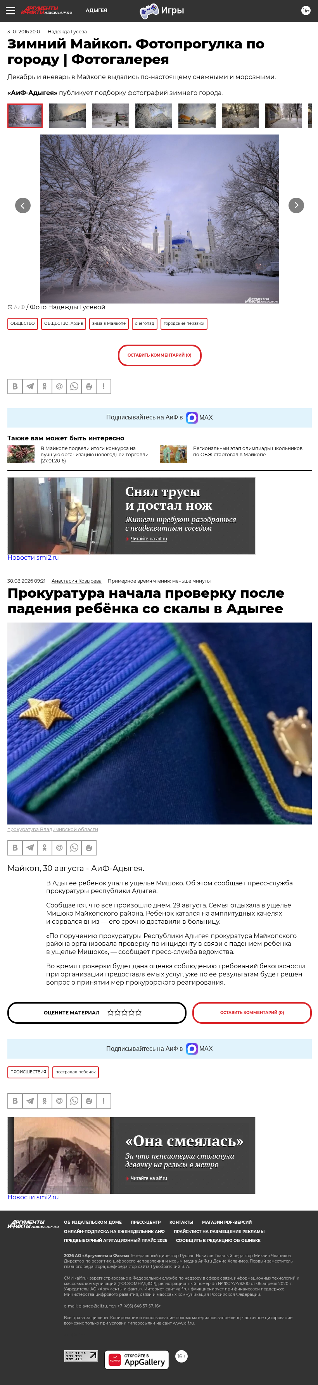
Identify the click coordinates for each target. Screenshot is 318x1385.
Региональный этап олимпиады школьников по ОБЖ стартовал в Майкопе (247, 451)
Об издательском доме (93, 1222)
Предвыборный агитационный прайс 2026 (115, 1240)
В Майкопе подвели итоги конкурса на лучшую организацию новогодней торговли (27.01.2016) (95, 454)
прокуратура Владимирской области (52, 829)
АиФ (19, 307)
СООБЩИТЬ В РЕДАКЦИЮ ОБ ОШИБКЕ (218, 1240)
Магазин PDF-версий (227, 1222)
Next (296, 206)
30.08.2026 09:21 (26, 581)
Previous (23, 206)
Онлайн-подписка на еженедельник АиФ (114, 1231)
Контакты (181, 1222)
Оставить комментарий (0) (160, 355)
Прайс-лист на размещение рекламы (219, 1231)
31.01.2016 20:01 (24, 31)
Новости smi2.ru (33, 557)
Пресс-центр (146, 1222)
